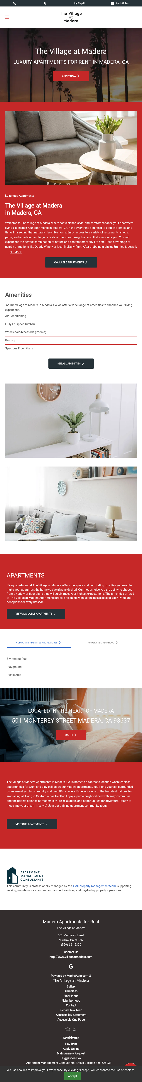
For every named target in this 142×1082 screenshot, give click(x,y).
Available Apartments (69, 262)
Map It (69, 735)
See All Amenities (69, 363)
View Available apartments (34, 613)
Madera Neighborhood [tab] (101, 642)
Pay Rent (71, 1044)
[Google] (71, 966)
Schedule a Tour (71, 1010)
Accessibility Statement (71, 1015)
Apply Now (69, 76)
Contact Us (71, 952)
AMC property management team (94, 886)
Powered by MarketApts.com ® (71, 976)
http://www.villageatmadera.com (71, 957)
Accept (72, 1076)
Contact (71, 1005)
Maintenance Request (71, 1053)
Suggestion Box (71, 1058)
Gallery (71, 986)
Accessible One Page (71, 1019)
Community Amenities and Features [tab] (37, 642)
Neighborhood (71, 1000)
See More (16, 252)
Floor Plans (71, 996)
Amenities (71, 991)
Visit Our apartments (30, 824)
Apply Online (122, 3)
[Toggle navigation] (7, 17)
